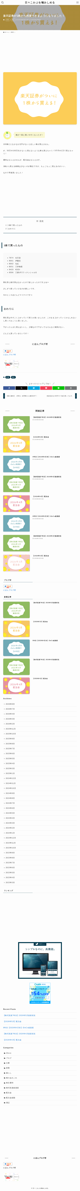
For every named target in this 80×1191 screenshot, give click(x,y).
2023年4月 (10, 877)
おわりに (12, 229)
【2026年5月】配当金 (12, 1021)
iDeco (8, 1053)
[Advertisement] (40, 56)
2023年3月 (10, 882)
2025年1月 (10, 773)
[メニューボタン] (77, 2)
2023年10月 (11, 848)
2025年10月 (11, 734)
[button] (9, 388)
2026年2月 (10, 724)
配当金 (9, 1093)
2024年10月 (11, 788)
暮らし (9, 1073)
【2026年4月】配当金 (12, 1040)
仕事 (8, 1063)
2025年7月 (10, 749)
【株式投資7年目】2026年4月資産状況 (19, 1034)
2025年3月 (10, 768)
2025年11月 (11, 729)
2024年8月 (10, 798)
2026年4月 (10, 714)
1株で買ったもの (15, 225)
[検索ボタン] (2, 2)
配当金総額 (10, 1098)
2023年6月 (10, 867)
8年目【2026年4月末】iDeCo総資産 (18, 1028)
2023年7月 (10, 863)
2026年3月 (10, 719)
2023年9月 (10, 853)
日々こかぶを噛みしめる (40, 2)
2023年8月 (10, 858)
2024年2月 (10, 828)
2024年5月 (10, 813)
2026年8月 (10, 704)
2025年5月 (10, 758)
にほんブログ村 (9, 355)
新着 (7, 19)
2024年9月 (10, 793)
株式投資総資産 (12, 1088)
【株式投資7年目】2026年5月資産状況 (19, 1015)
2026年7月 (10, 709)
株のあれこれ (11, 1078)
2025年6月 (10, 753)
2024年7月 (10, 803)
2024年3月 (10, 823)
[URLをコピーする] (71, 388)
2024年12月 (11, 778)
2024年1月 (10, 833)
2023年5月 (10, 872)
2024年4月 (10, 818)
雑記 (13, 19)
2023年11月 (11, 843)
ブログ (9, 1058)
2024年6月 (10, 808)
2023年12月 (11, 838)
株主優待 (9, 1083)
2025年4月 (10, 763)
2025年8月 (10, 744)
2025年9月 (10, 739)
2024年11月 (11, 783)
